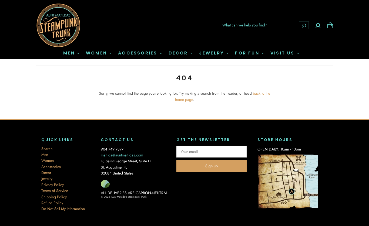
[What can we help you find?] (265, 25)
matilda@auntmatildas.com (122, 155)
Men (70, 53)
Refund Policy (52, 203)
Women (97, 53)
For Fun (248, 53)
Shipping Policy (54, 197)
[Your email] (211, 151)
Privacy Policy (52, 184)
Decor (179, 53)
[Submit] (304, 25)
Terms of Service (54, 190)
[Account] (318, 25)
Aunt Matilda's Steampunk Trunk (128, 197)
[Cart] (330, 25)
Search (46, 148)
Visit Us (283, 53)
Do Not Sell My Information (63, 208)
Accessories (138, 53)
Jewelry (212, 53)
